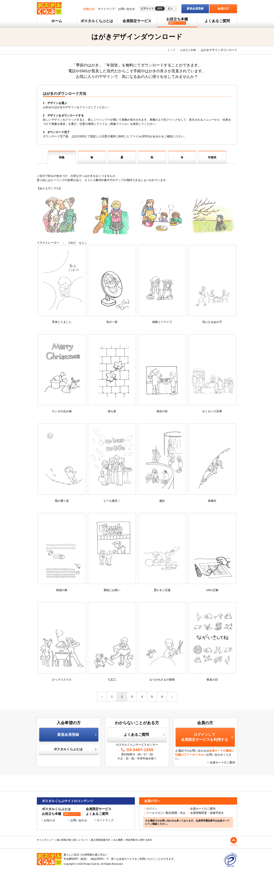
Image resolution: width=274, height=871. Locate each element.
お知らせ (88, 8)
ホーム (56, 21)
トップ (171, 50)
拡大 (170, 8)
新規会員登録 (195, 8)
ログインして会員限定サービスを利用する (204, 737)
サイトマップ (106, 8)
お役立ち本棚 (177, 20)
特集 (62, 157)
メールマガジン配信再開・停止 (166, 812)
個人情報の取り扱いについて (72, 839)
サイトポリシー (45, 839)
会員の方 (223, 8)
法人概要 (118, 839)
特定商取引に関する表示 (139, 839)
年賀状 (212, 157)
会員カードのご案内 (222, 762)
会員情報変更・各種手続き (207, 812)
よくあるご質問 (217, 21)
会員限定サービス (137, 21)
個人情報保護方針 (100, 839)
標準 (159, 8)
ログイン (151, 808)
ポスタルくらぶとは (97, 21)
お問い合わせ (126, 8)
